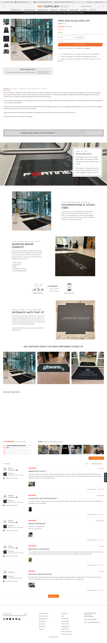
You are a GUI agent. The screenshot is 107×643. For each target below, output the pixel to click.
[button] (81, 27)
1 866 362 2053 (9, 2)
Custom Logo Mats (29, 10)
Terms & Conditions (67, 631)
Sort (87, 464)
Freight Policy (65, 629)
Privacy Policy (65, 618)
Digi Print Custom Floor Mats (15, 475)
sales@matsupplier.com (22, 2)
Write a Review (98, 458)
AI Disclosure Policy (67, 634)
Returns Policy (65, 624)
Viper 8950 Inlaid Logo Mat (15, 578)
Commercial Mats (15, 10)
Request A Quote (99, 2)
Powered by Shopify (53, 637)
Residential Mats (42, 10)
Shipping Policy (65, 626)
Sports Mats (63, 10)
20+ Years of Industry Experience (43, 2)
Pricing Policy (65, 621)
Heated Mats (53, 10)
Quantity (61, 41)
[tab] (6, 89)
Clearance (83, 10)
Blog (63, 616)
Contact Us (89, 2)
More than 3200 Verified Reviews (65, 2)
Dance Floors (74, 10)
